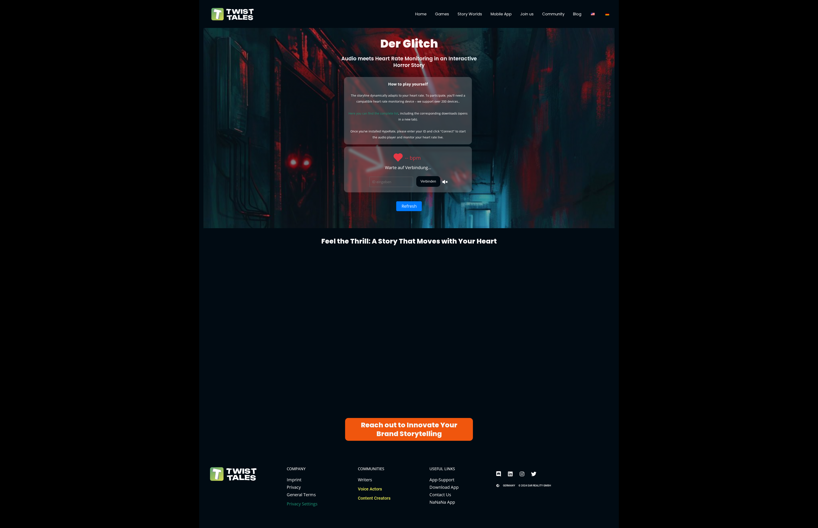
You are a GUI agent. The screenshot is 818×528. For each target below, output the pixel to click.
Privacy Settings (302, 504)
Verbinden (428, 181)
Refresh (409, 206)
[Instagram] (522, 474)
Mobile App (501, 14)
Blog (577, 14)
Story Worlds (470, 14)
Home (420, 14)
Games (442, 14)
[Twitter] (533, 474)
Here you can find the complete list (373, 113)
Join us (527, 14)
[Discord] (498, 474)
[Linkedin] (510, 474)
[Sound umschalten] (445, 181)
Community (553, 14)
